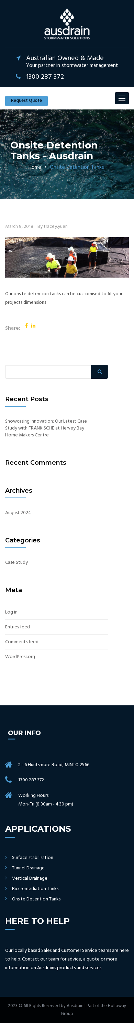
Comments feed (21, 642)
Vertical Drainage (29, 878)
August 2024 (18, 513)
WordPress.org (20, 657)
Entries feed (17, 627)
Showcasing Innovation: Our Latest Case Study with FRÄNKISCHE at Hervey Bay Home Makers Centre (46, 428)
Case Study (16, 562)
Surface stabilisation (32, 858)
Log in (11, 612)
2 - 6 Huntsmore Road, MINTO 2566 (53, 765)
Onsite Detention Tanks (36, 899)
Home (35, 167)
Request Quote (26, 100)
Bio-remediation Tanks (35, 889)
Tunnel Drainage (28, 868)
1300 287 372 (31, 780)
